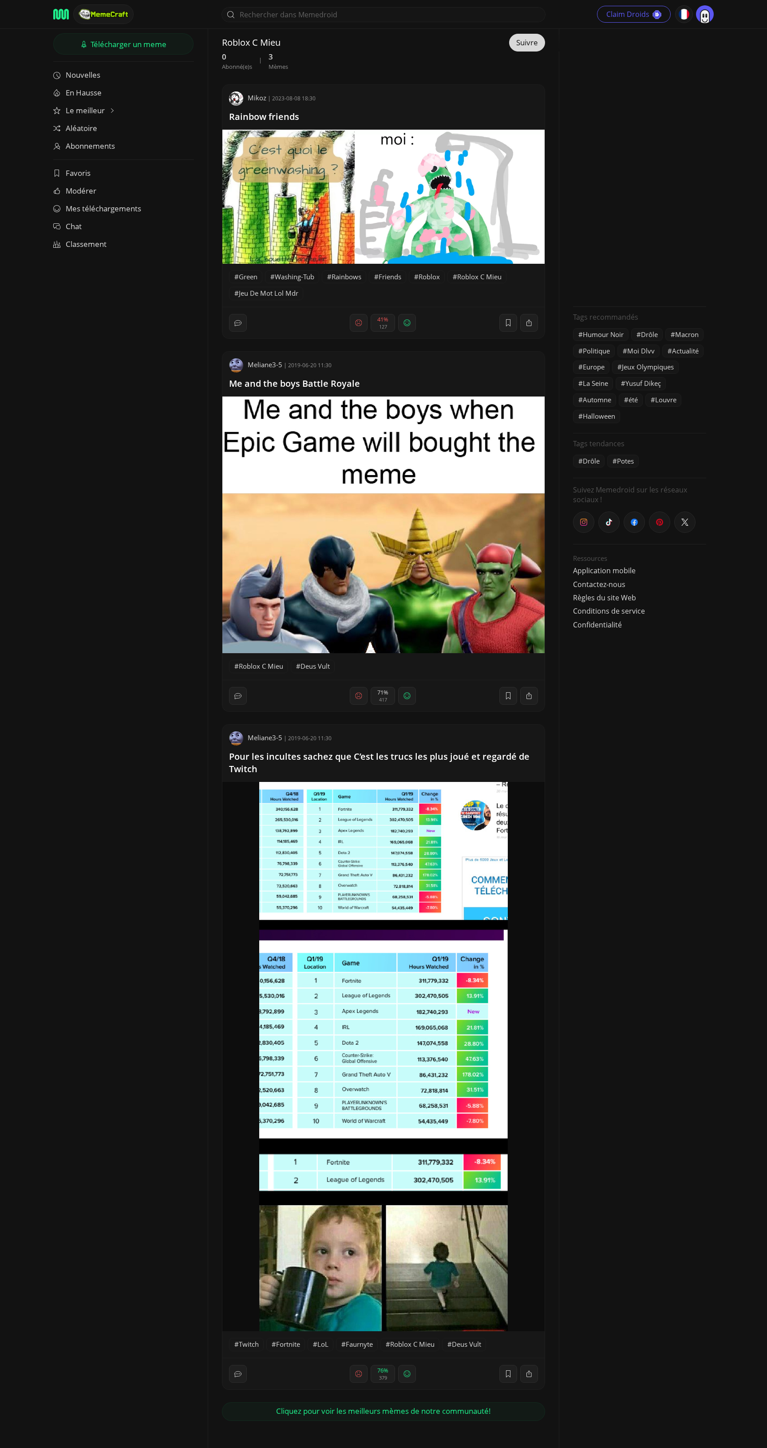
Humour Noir (603, 334)
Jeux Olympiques (648, 366)
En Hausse (84, 92)
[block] (529, 323)
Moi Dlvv (641, 350)
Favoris (78, 173)
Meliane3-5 (265, 364)
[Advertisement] (639, 166)
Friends (390, 276)
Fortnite (288, 1344)
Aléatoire (81, 128)
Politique (596, 350)
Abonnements (90, 146)
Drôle (649, 334)
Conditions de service (609, 611)
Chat (74, 226)
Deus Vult (315, 666)
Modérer (81, 191)
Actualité (685, 350)
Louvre (665, 399)
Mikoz (257, 97)
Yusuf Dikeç (643, 383)
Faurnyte (359, 1344)
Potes (625, 460)
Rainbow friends (264, 117)
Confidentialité (597, 625)
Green (248, 276)
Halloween (599, 416)
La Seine (595, 383)
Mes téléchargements (103, 208)
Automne (597, 399)
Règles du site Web (604, 598)
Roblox (429, 276)
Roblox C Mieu (479, 276)
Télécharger (127, 44)
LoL (322, 1344)
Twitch (249, 1344)
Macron (687, 334)
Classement (86, 244)
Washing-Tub (294, 276)
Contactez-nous (599, 584)
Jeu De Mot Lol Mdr (268, 293)
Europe (594, 366)
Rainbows (346, 276)
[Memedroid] (61, 14)
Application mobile (604, 570)
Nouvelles (83, 75)
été (633, 399)
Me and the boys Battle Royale (294, 383)
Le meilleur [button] (86, 110)
